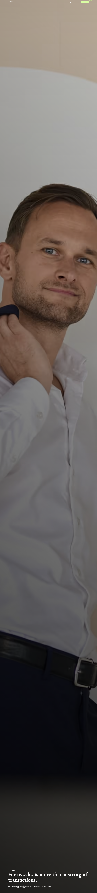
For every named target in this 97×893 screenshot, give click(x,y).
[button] (64, 2)
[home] (10, 2)
